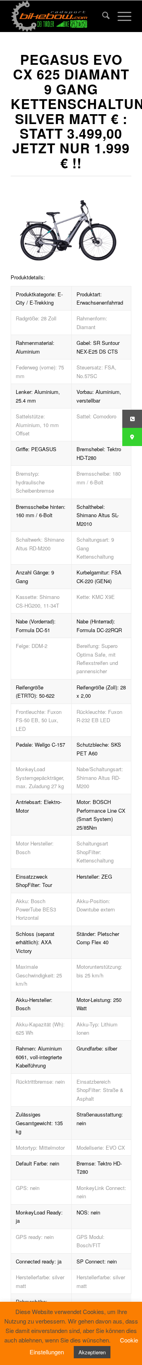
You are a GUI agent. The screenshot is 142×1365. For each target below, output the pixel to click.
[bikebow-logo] (59, 16)
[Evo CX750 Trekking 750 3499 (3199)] (68, 228)
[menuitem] (102, 16)
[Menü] (120, 16)
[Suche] (102, 16)
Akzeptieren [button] (92, 1352)
